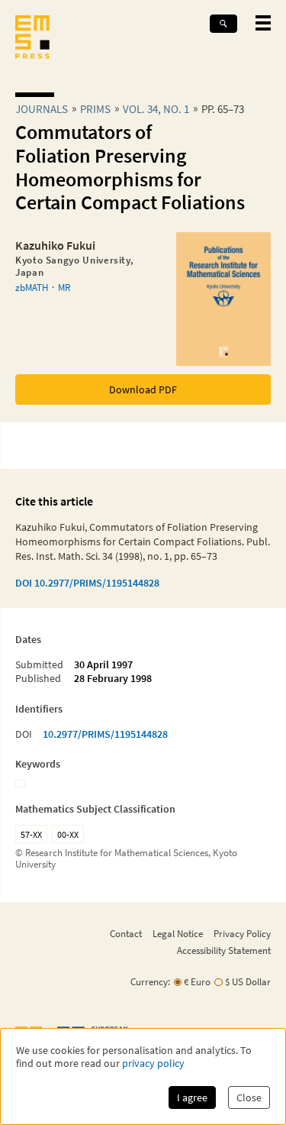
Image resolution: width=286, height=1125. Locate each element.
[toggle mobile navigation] (263, 23)
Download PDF (143, 389)
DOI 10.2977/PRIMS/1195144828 (87, 583)
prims (95, 109)
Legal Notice (178, 933)
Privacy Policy (242, 933)
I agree (192, 1097)
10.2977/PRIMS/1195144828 (105, 734)
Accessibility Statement (224, 950)
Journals (41, 109)
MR (64, 287)
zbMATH (31, 287)
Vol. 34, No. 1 (156, 109)
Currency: (150, 982)
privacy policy (153, 1063)
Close (249, 1097)
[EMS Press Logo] (32, 38)
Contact (126, 933)
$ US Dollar (248, 982)
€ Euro (197, 982)
